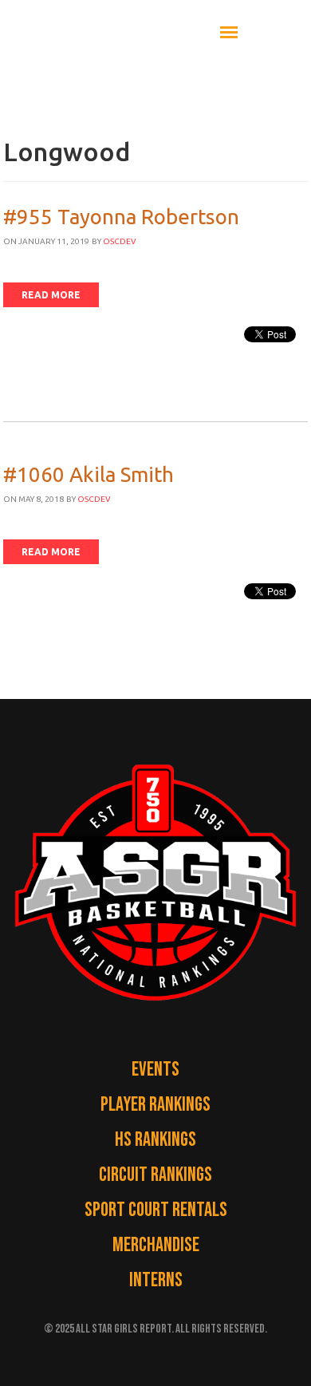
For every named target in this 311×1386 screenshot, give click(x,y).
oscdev (119, 241)
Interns (156, 1280)
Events (155, 1069)
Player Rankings (155, 1104)
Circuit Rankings (155, 1175)
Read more (51, 295)
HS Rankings (155, 1139)
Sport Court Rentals (156, 1210)
